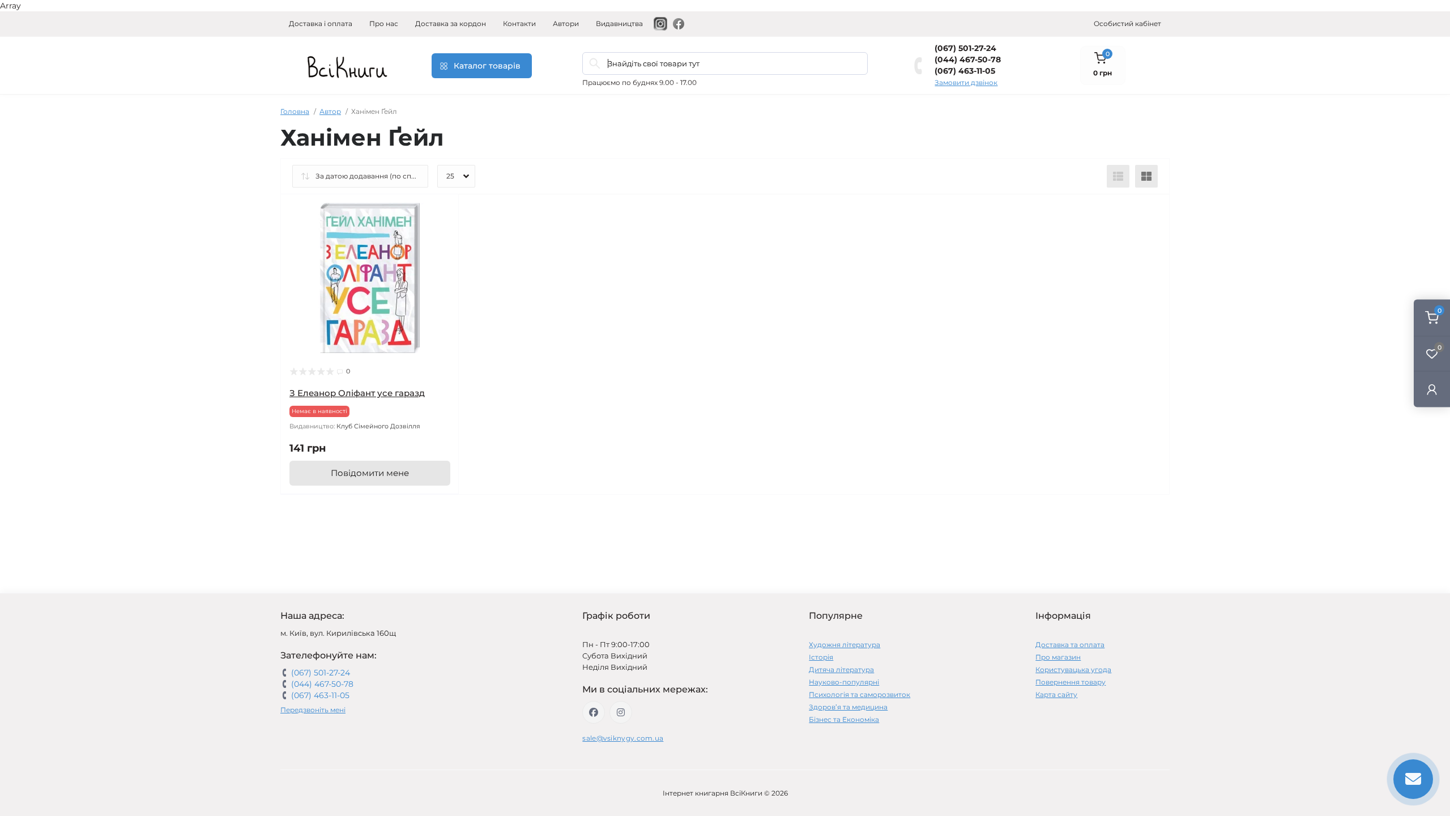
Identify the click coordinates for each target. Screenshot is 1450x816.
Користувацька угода (1073, 669)
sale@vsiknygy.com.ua (622, 738)
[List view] (1118, 176)
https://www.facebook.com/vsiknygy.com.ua (593, 712)
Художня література (844, 644)
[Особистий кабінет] (1432, 389)
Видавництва (619, 23)
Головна (294, 111)
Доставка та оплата (1069, 644)
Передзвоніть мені (313, 710)
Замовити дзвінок (966, 82)
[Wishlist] (441, 232)
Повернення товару (1070, 682)
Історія (821, 657)
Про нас (383, 23)
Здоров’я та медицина (848, 707)
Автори (566, 23)
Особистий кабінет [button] (1127, 23)
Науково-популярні (844, 682)
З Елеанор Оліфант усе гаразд (357, 393)
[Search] (594, 63)
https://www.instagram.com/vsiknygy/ (620, 712)
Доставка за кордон (450, 23)
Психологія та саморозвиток (859, 694)
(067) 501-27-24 (965, 48)
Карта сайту (1056, 694)
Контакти (519, 23)
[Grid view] (1146, 176)
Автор (330, 111)
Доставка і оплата (320, 23)
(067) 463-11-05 (965, 71)
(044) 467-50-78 (968, 59)
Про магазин (1058, 657)
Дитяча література (841, 669)
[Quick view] (441, 211)
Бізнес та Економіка (844, 719)
